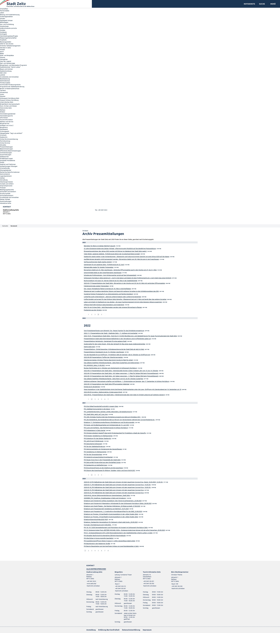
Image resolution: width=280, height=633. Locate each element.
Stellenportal (4, 156)
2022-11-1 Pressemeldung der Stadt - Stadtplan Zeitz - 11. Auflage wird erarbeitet (111, 333)
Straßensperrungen (6, 158)
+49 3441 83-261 (120, 588)
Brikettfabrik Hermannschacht (10, 104)
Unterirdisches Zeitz (6, 102)
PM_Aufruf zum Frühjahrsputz (93, 441)
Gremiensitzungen (6, 152)
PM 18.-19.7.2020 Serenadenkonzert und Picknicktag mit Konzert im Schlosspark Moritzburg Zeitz (116, 527)
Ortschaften (4, 9)
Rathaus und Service (6, 121)
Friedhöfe (3, 40)
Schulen (2, 18)
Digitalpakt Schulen (6, 20)
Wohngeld (3, 34)
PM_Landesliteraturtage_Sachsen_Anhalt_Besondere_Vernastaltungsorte (108, 411)
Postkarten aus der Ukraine (93, 310)
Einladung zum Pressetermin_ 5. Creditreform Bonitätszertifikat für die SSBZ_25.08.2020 (113, 511)
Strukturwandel (5, 193)
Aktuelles (3, 145)
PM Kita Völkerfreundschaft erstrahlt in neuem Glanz (101, 406)
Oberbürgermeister (6, 182)
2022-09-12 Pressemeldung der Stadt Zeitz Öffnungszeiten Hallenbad (106, 384)
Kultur (2, 94)
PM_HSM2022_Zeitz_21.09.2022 (94, 365)
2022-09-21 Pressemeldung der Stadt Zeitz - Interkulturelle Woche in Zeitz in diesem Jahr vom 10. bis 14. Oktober (121, 370)
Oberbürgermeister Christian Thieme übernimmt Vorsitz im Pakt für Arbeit (108, 360)
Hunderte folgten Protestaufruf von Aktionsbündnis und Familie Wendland (108, 294)
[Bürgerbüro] (126, 581)
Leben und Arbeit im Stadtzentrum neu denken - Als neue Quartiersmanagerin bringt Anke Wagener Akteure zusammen (123, 302)
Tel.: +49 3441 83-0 (101, 210)
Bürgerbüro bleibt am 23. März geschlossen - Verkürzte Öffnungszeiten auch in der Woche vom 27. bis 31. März (120, 270)
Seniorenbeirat (5, 174)
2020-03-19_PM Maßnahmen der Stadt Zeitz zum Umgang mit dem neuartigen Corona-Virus (114, 490)
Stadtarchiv (3, 137)
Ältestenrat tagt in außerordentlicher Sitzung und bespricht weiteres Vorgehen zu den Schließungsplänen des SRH (121, 291)
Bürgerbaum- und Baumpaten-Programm (13, 65)
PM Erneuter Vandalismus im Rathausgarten (98, 436)
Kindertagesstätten (6, 16)
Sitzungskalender (5, 170)
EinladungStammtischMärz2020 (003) (96, 519)
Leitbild (2, 75)
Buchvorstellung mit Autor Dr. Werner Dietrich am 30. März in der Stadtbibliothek (110, 280)
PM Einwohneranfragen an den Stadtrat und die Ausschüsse (103, 468)
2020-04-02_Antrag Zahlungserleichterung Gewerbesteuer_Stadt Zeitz (107, 495)
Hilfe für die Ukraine (6, 44)
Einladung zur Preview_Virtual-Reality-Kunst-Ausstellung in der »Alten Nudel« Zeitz (111, 514)
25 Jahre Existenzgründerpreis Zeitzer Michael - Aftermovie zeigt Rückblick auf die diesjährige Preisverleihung (120, 248)
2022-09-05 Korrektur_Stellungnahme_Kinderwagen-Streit (103, 392)
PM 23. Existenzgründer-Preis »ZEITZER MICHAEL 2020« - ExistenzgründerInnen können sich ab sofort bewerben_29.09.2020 (124, 530)
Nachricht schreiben (93, 586)
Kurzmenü (14, 226)
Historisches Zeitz (6, 108)
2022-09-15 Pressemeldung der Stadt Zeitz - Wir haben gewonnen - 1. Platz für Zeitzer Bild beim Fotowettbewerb (121, 373)
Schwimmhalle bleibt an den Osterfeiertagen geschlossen (103, 272)
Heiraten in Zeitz (5, 48)
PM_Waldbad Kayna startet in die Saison (97, 409)
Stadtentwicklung (6, 71)
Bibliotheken (4, 22)
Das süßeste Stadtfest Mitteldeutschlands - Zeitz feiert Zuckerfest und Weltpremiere (111, 363)
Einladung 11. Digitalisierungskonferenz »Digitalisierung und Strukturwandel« (109, 422)
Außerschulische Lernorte (8, 28)
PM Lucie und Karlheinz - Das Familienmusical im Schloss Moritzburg (106, 428)
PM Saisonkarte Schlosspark (93, 444)
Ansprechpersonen (6, 186)
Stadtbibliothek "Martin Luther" (10, 67)
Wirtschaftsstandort (6, 195)
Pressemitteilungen (6, 147)
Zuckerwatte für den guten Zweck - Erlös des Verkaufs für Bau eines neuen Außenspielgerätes (114, 344)
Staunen (2, 96)
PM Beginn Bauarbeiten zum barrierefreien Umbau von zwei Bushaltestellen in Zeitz (111, 546)
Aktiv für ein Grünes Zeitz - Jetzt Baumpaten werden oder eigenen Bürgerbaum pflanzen (113, 307)
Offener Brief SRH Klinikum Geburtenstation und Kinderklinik (104, 305)
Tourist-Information (6, 119)
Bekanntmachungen (6, 149)
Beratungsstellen (5, 42)
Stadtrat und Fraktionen (8, 164)
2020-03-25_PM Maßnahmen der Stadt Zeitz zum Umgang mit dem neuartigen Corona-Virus (114, 493)
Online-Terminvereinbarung (9, 139)
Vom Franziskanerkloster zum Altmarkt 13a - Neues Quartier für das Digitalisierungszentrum (114, 330)
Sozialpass (3, 32)
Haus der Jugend (5, 61)
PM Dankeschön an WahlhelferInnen (95, 465)
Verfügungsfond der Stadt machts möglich (98, 262)
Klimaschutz (4, 92)
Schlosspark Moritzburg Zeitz (9, 98)
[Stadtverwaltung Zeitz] (140, 212)
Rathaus (2, 110)
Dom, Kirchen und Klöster (8, 106)
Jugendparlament (6, 176)
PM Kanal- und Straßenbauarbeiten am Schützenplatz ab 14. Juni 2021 (106, 425)
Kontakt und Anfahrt (6, 184)
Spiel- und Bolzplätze (7, 55)
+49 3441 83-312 (120, 586)
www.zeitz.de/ (91, 583)
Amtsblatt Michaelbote (7, 160)
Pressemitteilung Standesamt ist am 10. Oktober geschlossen (104, 352)
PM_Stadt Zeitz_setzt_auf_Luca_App (96, 414)
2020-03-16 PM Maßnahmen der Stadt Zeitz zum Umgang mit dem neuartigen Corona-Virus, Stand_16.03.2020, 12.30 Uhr (123, 482)
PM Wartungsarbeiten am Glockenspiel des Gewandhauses (103, 449)
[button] (272, 4)
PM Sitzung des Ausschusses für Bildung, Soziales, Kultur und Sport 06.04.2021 (109, 470)
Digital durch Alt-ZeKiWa (92, 387)
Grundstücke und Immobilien (9, 77)
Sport (2, 51)
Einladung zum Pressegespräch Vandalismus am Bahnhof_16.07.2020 (106, 509)
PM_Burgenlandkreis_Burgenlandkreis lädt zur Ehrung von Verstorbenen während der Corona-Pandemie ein (119, 419)
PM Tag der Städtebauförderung (94, 446)
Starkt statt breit (89, 346)
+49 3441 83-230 (176, 586)
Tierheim (3, 90)
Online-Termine (5, 143)
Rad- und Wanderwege (7, 63)
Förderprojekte (5, 83)
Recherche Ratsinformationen (10, 172)
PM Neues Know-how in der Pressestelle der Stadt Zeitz (102, 460)
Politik (2, 162)
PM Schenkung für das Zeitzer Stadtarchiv (97, 438)
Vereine (2, 57)
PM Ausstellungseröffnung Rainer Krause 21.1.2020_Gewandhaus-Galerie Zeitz (109, 541)
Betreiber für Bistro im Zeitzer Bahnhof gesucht (99, 246)
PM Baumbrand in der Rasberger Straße (97, 543)
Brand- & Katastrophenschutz (9, 88)
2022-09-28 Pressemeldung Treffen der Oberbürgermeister (103, 357)
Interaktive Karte (5, 203)
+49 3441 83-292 (148, 583)
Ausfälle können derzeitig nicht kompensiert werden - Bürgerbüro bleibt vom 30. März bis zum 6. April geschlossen (121, 259)
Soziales (2, 30)
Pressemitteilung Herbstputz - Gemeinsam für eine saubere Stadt (105, 341)
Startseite (5, 226)
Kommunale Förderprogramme (10, 84)
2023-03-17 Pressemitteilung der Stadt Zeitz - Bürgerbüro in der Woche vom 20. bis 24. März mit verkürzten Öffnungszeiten (124, 283)
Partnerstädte (4, 11)
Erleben (2, 112)
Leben (2, 12)
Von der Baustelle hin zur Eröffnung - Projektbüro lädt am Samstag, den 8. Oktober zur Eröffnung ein (117, 354)
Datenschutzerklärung (131, 630)
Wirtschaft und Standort (8, 191)
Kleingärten (4, 59)
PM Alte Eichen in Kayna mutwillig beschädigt (99, 538)
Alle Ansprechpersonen (96, 569)
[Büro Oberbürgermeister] (182, 580)
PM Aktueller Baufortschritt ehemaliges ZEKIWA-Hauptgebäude (105, 535)
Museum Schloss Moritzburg (9, 100)
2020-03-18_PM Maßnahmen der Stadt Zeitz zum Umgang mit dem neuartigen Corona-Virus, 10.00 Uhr (117, 487)
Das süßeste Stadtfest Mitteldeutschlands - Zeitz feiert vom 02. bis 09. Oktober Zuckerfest (113, 378)
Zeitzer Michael (5, 199)
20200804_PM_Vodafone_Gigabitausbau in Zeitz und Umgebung (105, 498)
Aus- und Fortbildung (7, 24)
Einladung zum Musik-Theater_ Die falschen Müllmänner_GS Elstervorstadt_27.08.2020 (112, 506)
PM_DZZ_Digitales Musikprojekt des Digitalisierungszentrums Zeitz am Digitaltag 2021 (112, 417)
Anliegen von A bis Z (6, 125)
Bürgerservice (4, 123)
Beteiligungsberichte (7, 189)
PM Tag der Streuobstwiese (93, 454)
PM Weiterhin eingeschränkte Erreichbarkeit (98, 457)
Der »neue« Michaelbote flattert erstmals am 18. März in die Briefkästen (107, 288)
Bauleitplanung (5, 79)
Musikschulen (4, 26)
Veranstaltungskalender (8, 114)
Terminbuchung (5, 141)
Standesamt (4, 129)
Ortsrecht (3, 135)
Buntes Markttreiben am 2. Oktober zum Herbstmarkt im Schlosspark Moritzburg (110, 368)
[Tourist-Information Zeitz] (154, 579)
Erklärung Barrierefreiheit (108, 630)
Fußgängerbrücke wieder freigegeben (96, 286)
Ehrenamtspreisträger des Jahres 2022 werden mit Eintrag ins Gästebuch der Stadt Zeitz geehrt (115, 251)
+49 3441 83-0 (91, 581)
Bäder (2, 53)
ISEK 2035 (3, 73)
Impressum (147, 630)
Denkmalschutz (5, 81)
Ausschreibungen (5, 154)
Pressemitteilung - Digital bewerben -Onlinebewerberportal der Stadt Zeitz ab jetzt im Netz (114, 349)
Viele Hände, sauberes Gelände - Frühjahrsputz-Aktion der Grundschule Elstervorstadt (112, 254)
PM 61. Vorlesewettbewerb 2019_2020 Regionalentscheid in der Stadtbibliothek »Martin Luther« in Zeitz (118, 533)
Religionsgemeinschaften (8, 38)
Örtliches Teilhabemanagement (10, 46)
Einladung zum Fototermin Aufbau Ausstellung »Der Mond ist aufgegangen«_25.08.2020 (113, 501)
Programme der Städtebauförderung (12, 86)
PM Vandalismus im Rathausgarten (95, 452)
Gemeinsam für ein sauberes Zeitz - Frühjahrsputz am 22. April (104, 264)
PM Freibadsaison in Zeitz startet (94, 430)
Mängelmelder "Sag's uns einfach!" (11, 133)
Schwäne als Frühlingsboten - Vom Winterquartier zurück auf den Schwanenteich (110, 275)
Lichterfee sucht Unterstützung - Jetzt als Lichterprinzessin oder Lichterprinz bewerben (112, 296)
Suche (262, 4)
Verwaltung (4, 180)
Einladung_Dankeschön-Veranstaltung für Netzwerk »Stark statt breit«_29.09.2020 (111, 522)
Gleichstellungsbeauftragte (9, 36)
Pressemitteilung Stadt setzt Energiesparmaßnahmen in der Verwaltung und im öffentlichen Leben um (117, 338)
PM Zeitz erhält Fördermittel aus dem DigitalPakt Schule (102, 462)
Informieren (4, 117)
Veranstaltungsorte (6, 116)
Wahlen (2, 178)
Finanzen (3, 188)
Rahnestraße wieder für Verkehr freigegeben (98, 267)
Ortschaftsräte (5, 168)
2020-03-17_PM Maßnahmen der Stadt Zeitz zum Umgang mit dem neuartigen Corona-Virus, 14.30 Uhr (117, 484)
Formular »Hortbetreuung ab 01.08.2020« (97, 525)
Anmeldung (91, 630)
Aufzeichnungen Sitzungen (8, 166)
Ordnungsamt (4, 131)
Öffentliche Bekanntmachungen (10, 151)
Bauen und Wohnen (6, 69)
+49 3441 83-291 (148, 581)
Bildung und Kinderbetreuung (10, 14)
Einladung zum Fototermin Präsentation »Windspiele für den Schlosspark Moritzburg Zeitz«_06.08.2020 (118, 503)
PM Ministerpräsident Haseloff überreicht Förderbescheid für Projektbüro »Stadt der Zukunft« (115, 433)
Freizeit (2, 49)
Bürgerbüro (4, 127)
